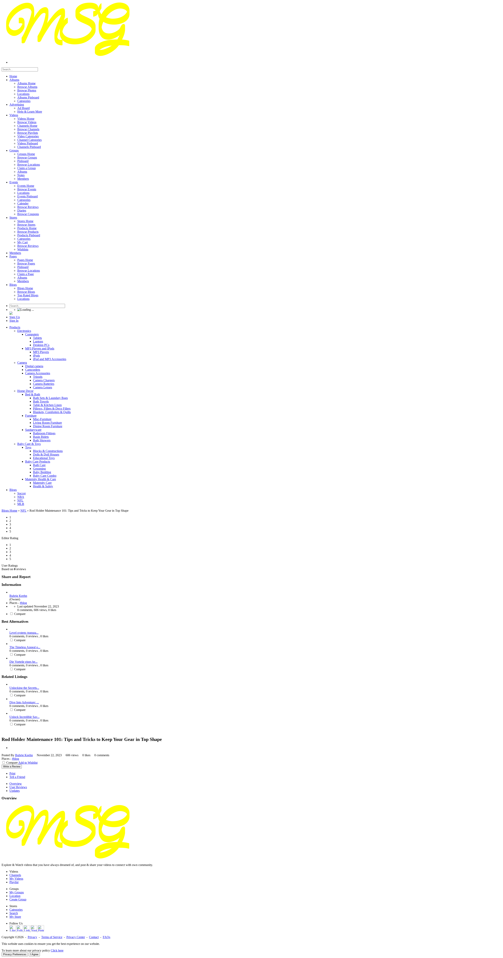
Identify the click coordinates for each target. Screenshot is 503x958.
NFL (23, 510)
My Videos (16, 878)
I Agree (34, 954)
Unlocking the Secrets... (24, 688)
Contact (94, 937)
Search (13, 913)
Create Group (17, 899)
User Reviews (18, 787)
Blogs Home (9, 510)
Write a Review (11, 766)
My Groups (16, 892)
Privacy (32, 937)
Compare (20, 614)
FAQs (106, 937)
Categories (16, 909)
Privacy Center (75, 937)
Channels (15, 875)
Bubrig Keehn (18, 595)
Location (14, 896)
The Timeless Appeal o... (24, 647)
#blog (23, 603)
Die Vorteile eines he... (23, 661)
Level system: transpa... (24, 632)
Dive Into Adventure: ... (24, 702)
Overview (15, 783)
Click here (57, 950)
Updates (14, 790)
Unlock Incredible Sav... (24, 717)
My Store (15, 916)
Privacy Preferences (14, 954)
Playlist (13, 882)
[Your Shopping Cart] (11, 313)
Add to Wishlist (28, 762)
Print (12, 773)
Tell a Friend (17, 777)
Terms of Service (51, 937)
